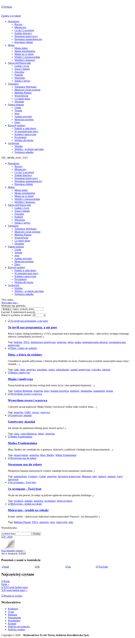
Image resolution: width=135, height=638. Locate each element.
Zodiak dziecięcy (23, 33)
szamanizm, (99, 391)
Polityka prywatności (19, 626)
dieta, (23, 369)
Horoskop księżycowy (26, 36)
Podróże (18, 74)
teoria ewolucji (64, 500)
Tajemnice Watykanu (25, 86)
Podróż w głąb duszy (25, 128)
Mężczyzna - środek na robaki (28, 510)
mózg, (71, 342)
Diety (17, 122)
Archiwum (13, 143)
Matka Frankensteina (22, 443)
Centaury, (33, 476)
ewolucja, (19, 500)
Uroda (17, 107)
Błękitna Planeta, (22, 522)
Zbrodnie (19, 101)
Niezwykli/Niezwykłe (19, 63)
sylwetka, (96, 369)
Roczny (18, 24)
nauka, (78, 342)
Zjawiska (19, 72)
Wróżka (18, 146)
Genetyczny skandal (21, 421)
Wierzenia (19, 77)
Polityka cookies (16, 629)
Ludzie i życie (21, 66)
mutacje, (102, 476)
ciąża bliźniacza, (28, 433)
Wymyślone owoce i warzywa (27, 400)
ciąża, (17, 433)
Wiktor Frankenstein (65, 455)
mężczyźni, (62, 522)
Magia (11, 45)
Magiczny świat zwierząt (27, 89)
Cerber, (42, 476)
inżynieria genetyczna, (69, 476)
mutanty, (112, 476)
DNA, (27, 342)
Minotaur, (87, 476)
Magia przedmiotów (24, 51)
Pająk (5, 584)
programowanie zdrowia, (95, 342)
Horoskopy (14, 21)
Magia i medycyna (20, 379)
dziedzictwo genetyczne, (43, 342)
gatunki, (29, 500)
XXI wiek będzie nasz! (14, 590)
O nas (11, 611)
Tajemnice (13, 83)
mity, (94, 476)
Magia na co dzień (24, 54)
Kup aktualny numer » (13, 550)
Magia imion (21, 48)
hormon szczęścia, (60, 391)
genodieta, (42, 369)
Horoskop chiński (23, 42)
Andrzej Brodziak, (23, 391)
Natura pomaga (16, 104)
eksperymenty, (21, 455)
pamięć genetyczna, (80, 369)
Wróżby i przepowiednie (27, 57)
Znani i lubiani (22, 69)
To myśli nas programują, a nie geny (32, 327)
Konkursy (13, 608)
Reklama (12, 614)
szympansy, (50, 500)
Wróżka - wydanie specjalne (29, 149)
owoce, (36, 412)
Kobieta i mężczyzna (25, 134)
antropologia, (20, 476)
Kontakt (12, 623)
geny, (47, 391)
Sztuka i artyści (22, 80)
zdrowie (106, 369)
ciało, (16, 369)
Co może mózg (22, 98)
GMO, (28, 412)
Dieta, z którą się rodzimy (25, 354)
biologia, (18, 342)
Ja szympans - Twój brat (24, 489)
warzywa (45, 412)
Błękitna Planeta (22, 92)
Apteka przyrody (23, 116)
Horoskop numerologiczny (28, 39)
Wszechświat (21, 95)
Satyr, (120, 476)
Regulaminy (14, 620)
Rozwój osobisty (16, 125)
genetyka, (62, 342)
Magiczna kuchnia (24, 119)
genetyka (50, 433)
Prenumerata (14, 617)
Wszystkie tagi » (9, 302)
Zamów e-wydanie (11, 15)
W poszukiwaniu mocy (26, 131)
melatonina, (87, 391)
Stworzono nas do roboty (25, 464)
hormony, (75, 391)
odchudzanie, (63, 369)
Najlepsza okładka (24, 152)
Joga (16, 113)
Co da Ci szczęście (24, 30)
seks (71, 522)
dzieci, (41, 433)
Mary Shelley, (47, 455)
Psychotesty (20, 137)
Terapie (18, 110)
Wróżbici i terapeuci (24, 60)
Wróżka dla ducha (23, 140)
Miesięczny (20, 27)
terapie (109, 391)
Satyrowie (13, 479)
